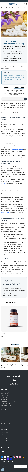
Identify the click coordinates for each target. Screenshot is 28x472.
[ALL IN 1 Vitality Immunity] (14, 319)
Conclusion (7, 82)
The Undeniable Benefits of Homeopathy (14, 77)
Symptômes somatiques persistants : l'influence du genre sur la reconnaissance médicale (10, 365)
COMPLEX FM (4, 399)
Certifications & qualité (6, 418)
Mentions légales (5, 438)
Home (2, 7)
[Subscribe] (25, 99)
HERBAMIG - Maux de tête (7, 394)
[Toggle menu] (1, 4)
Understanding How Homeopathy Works (14, 75)
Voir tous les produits (6, 405)
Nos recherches (4, 414)
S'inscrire (20, 466)
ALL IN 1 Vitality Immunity (7, 334)
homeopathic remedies (17, 149)
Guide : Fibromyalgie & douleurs (8, 423)
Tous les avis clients (5, 444)
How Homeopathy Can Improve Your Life (14, 79)
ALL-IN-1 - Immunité (5, 403)
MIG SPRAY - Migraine (6, 392)
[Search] (22, 4)
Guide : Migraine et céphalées (8, 420)
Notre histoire (4, 412)
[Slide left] (12, 340)
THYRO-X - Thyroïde (5, 397)
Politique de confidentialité (7, 442)
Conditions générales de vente (8, 440)
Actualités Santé (5, 425)
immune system (5, 212)
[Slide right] (16, 340)
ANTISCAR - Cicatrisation (7, 395)
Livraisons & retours (5, 436)
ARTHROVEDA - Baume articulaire (8, 401)
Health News (8, 7)
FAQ (2, 434)
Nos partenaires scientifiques (8, 416)
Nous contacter (4, 432)
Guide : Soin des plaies (6, 422)
